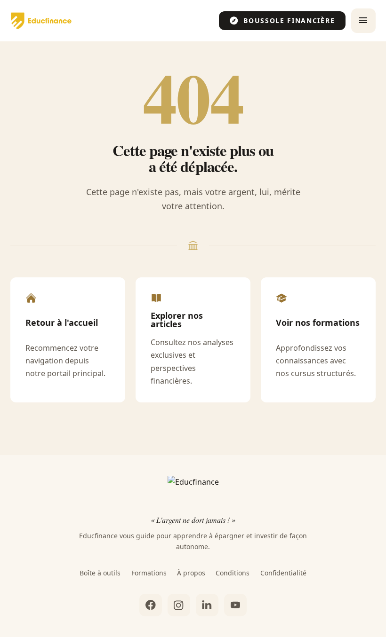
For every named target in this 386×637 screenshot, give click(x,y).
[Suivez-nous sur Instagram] (179, 605)
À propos (191, 572)
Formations (149, 572)
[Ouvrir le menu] (363, 20)
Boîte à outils (100, 572)
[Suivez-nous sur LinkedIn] (207, 605)
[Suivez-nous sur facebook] (150, 605)
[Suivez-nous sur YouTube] (235, 605)
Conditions (232, 572)
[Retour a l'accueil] (41, 20)
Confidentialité (283, 572)
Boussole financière (289, 20)
